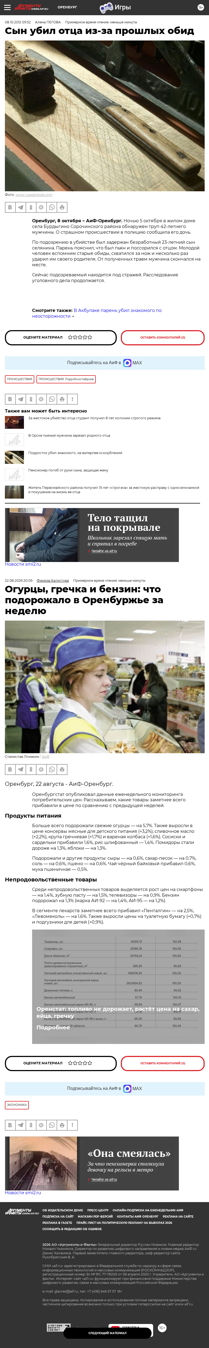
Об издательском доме (62, 1210)
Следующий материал (107, 1333)
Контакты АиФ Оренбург (137, 1216)
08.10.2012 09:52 (18, 22)
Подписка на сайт (57, 1216)
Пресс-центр (97, 1210)
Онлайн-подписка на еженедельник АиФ (148, 1210)
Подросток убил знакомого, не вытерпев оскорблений (75, 453)
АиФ (46, 757)
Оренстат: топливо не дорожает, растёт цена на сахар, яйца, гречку (117, 1012)
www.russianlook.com (34, 195)
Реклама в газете (57, 1223)
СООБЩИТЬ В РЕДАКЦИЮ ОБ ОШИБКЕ (72, 1229)
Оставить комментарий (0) (162, 337)
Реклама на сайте (178, 1216)
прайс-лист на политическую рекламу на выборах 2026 (124, 1223)
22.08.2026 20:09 (18, 580)
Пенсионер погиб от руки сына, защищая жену (68, 470)
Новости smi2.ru (23, 564)
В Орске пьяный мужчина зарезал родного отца (69, 435)
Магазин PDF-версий (95, 1216)
